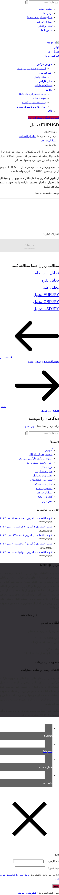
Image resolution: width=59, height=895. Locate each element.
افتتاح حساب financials (39, 17)
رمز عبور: (53, 868)
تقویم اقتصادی (39, 98)
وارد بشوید (29, 426)
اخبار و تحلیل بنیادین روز (39, 462)
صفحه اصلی (45, 9)
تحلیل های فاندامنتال (41, 479)
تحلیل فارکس (45, 81)
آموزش (48, 450)
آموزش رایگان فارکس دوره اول (31, 68)
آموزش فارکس (44, 21)
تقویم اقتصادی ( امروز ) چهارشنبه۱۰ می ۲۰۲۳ (26, 552)
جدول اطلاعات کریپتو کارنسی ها (31, 107)
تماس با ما (46, 30)
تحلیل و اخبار (45, 26)
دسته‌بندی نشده (44, 488)
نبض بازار (47, 501)
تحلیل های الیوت (43, 471)
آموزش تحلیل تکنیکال (40, 454)
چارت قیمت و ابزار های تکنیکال (32, 94)
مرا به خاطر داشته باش (42, 874)
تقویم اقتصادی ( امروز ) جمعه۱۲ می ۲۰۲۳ (26, 535)
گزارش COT (45, 496)
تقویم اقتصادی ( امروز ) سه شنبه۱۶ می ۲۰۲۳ (26, 518)
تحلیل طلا (51, 287)
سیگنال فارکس (48, 140)
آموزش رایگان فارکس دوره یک (35, 458)
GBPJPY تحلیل (46, 301)
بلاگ (50, 111)
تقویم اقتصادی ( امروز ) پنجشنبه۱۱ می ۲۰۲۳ (26, 543)
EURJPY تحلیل (46, 294)
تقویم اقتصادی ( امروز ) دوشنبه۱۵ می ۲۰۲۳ (26, 526)
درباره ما (47, 13)
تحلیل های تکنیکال (42, 475)
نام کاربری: (52, 861)
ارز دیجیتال (46, 467)
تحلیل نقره (50, 280)
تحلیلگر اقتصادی (27, 136)
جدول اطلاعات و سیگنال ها (34, 102)
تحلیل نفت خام (46, 273)
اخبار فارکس (45, 72)
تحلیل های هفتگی (43, 484)
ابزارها (49, 89)
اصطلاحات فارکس (43, 85)
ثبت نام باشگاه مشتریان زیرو (43, 117)
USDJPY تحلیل (46, 309)
